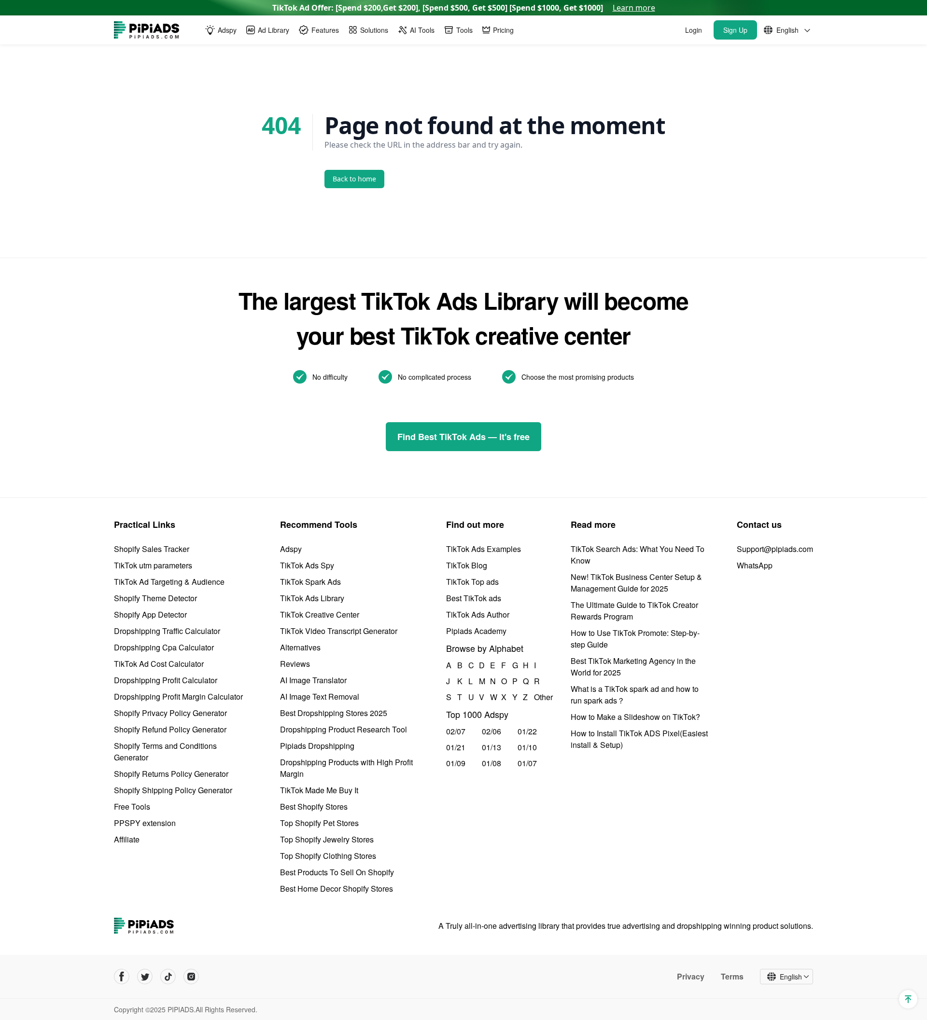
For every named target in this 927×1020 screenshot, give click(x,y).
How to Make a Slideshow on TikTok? (635, 716)
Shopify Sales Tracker (151, 548)
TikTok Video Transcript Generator (338, 630)
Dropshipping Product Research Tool (343, 729)
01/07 (527, 763)
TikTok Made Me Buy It (319, 790)
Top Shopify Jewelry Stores (327, 839)
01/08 (491, 763)
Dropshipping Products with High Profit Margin (346, 768)
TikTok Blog (466, 565)
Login (693, 30)
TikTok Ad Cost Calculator (159, 663)
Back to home (354, 178)
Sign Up (735, 30)
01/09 (455, 763)
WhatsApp (754, 565)
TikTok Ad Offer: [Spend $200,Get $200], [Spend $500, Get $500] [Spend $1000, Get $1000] (463, 7)
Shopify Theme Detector (155, 598)
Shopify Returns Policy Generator (171, 773)
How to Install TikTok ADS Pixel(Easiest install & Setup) (639, 739)
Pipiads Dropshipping (317, 745)
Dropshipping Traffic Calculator (167, 630)
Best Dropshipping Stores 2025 (333, 712)
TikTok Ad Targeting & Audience (169, 581)
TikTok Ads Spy (307, 565)
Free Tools (132, 806)
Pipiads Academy (476, 630)
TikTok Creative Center (319, 614)
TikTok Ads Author (477, 614)
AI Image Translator (313, 680)
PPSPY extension (145, 822)
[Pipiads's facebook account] (121, 976)
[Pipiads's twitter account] (145, 976)
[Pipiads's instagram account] (191, 976)
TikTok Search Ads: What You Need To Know (637, 554)
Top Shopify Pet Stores (319, 822)
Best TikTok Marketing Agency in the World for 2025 (633, 666)
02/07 (455, 731)
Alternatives (300, 647)
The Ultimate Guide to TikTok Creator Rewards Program (634, 610)
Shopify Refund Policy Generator (170, 729)
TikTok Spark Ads (310, 581)
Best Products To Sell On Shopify (337, 872)
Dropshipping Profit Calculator (165, 680)
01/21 (455, 747)
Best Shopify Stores (314, 806)
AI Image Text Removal (319, 696)
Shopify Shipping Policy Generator (173, 790)
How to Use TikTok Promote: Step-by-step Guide (635, 638)
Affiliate (127, 839)
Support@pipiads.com (775, 548)
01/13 (491, 747)
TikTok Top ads (472, 581)
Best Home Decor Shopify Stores (336, 888)
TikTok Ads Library (312, 598)
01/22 (527, 731)
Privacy (690, 976)
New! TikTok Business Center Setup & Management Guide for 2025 (636, 582)
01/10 (527, 747)
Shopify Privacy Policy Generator (170, 712)
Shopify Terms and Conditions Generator (165, 751)
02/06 (491, 731)
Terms (732, 976)
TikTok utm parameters (153, 565)
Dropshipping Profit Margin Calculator (178, 696)
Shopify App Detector (150, 614)
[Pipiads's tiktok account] (168, 976)
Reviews (295, 663)
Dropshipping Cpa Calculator (164, 647)
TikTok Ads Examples (483, 548)
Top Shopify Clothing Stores (328, 855)
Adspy (291, 548)
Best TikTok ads (473, 598)
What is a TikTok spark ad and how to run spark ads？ (635, 694)
